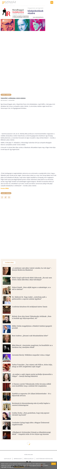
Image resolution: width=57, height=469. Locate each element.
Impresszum (18, 458)
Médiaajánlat (29, 458)
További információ (19, 467)
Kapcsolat (7, 458)
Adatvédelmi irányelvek (44, 458)
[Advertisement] (28, 42)
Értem (53, 464)
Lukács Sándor (6, 94)
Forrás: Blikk (5, 188)
